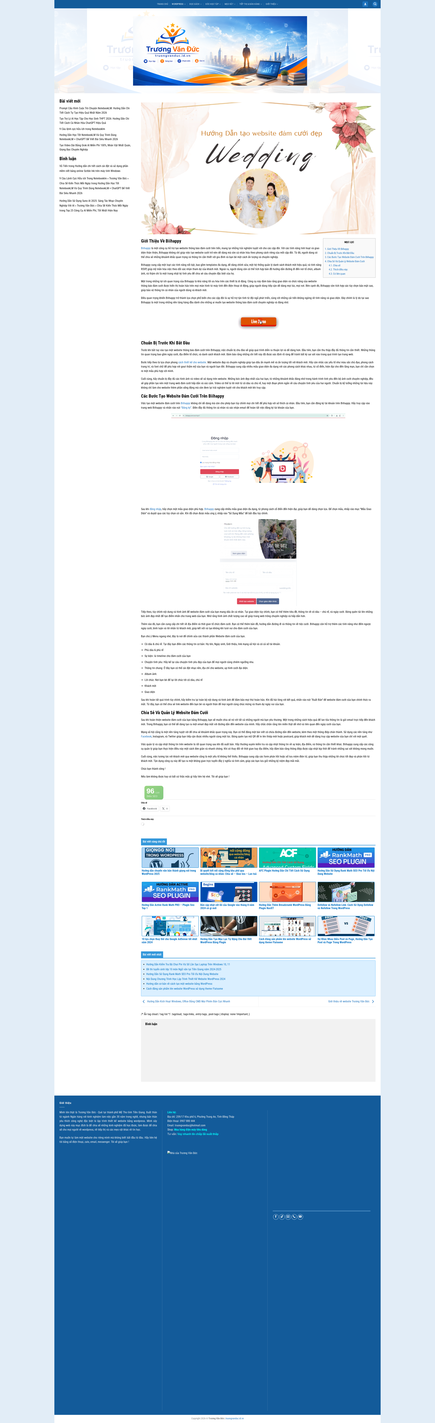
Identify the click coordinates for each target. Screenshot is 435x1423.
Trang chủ (162, 4)
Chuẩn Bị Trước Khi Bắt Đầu (339, 253)
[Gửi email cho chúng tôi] (288, 1217)
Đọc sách (194, 4)
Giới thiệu (271, 4)
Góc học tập (212, 4)
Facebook (146, 736)
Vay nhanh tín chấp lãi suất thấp (198, 1134)
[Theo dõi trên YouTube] (300, 1217)
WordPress (177, 4)
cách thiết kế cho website (192, 362)
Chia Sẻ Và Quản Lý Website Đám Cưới (345, 261)
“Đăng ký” (186, 407)
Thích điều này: (338, 269)
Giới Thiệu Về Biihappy (337, 248)
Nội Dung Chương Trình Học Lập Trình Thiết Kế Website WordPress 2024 (185, 979)
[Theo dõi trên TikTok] (282, 1217)
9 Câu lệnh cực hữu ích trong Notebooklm (82, 129)
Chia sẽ (334, 265)
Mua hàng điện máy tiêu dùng (190, 1129)
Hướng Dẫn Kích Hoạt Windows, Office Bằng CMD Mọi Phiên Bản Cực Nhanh (188, 1001)
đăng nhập (155, 509)
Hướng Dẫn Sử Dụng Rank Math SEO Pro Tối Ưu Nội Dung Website (182, 974)
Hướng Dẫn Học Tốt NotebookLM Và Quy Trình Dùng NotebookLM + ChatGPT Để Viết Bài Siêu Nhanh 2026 (94, 188)
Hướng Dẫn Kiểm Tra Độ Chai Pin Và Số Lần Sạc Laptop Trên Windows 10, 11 (188, 964)
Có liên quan (337, 273)
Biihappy (146, 248)
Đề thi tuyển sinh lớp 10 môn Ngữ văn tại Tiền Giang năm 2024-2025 (183, 969)
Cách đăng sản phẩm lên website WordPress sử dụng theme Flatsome (184, 988)
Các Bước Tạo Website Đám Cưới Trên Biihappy (349, 257)
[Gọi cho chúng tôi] (294, 1217)
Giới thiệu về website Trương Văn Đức (349, 1001)
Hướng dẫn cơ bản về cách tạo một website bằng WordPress (179, 983)
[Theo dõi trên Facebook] (276, 1217)
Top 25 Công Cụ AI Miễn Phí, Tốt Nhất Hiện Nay (92, 210)
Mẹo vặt (229, 4)
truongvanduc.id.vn (235, 1418)
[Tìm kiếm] (375, 4)
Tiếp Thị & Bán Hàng (249, 4)
